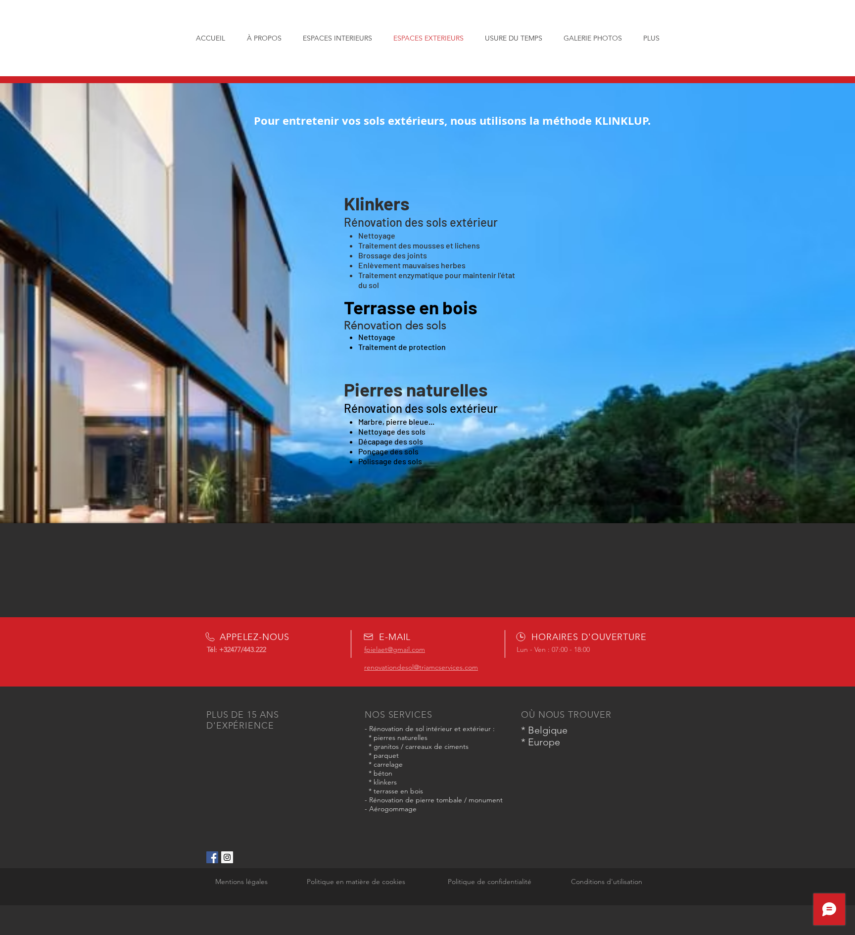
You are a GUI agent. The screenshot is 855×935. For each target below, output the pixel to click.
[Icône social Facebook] (212, 857)
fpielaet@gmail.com (394, 649)
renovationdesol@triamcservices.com (421, 667)
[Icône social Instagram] (227, 857)
